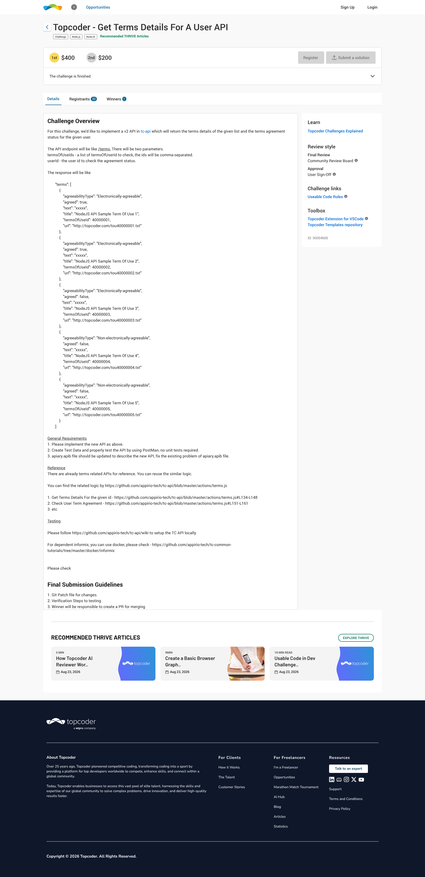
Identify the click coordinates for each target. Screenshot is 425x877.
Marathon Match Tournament (296, 787)
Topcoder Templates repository (335, 224)
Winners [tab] (116, 99)
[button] (74, 7)
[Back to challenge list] (47, 27)
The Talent (226, 777)
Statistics (281, 826)
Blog (277, 806)
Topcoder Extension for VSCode (336, 218)
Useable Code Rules (325, 196)
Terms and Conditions (346, 799)
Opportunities (98, 7)
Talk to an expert (348, 768)
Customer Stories (231, 787)
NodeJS (90, 36)
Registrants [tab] (82, 99)
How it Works (229, 767)
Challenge (60, 36)
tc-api (146, 131)
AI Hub (279, 797)
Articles (280, 816)
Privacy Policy (339, 808)
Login (372, 7)
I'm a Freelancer (286, 767)
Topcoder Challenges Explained (335, 131)
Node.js (76, 36)
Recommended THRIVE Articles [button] (124, 36)
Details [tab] (53, 98)
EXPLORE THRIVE (356, 638)
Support (335, 789)
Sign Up (348, 7)
